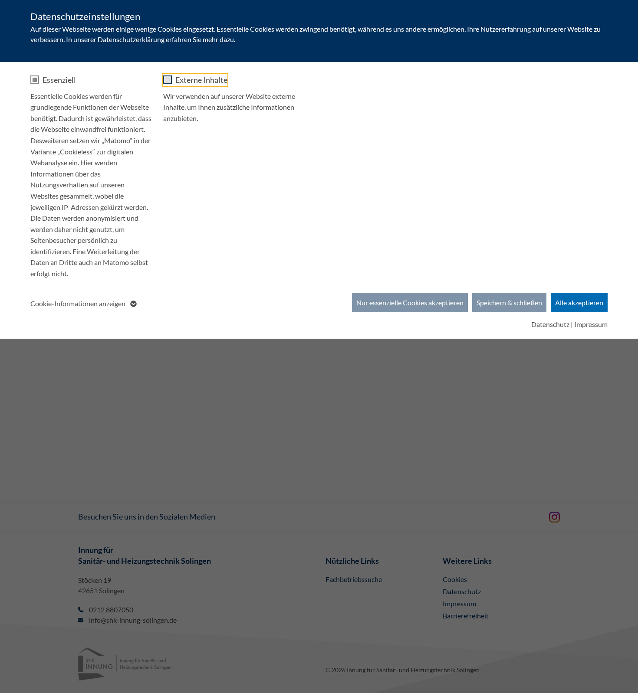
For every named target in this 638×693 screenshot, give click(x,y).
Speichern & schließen (509, 302)
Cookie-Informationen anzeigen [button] (78, 303)
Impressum (591, 324)
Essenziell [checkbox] (59, 80)
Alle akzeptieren (579, 302)
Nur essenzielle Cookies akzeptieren (410, 302)
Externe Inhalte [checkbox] (201, 80)
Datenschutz (550, 324)
